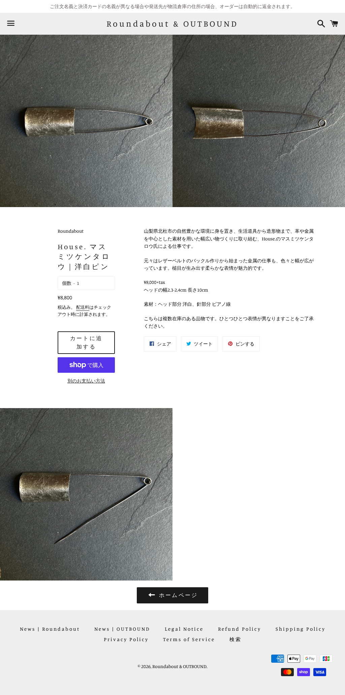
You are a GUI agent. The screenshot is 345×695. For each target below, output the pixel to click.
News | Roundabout (50, 629)
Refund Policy (239, 629)
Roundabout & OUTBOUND (172, 24)
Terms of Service (189, 639)
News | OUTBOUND (122, 629)
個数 (66, 283)
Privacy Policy (126, 639)
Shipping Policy (300, 629)
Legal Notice (184, 629)
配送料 (82, 307)
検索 (235, 639)
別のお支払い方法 (86, 381)
